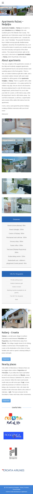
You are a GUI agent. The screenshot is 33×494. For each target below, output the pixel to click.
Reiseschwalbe (16, 489)
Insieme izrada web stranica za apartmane (16, 491)
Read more (6, 359)
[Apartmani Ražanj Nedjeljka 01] (14, 318)
